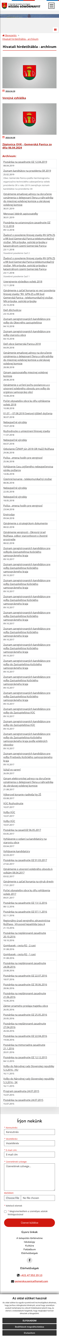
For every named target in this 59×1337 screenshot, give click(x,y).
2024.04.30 (10, 91)
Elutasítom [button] (29, 1333)
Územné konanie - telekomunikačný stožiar (27, 479)
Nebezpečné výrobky (15, 422)
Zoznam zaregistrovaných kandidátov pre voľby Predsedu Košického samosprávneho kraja (27, 757)
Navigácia (9, 6)
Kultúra (29, 1245)
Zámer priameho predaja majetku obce (25, 1006)
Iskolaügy (29, 1242)
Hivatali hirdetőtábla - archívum (20, 39)
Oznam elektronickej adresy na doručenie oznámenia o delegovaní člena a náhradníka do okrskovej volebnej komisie (28, 782)
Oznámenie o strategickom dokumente (25, 523)
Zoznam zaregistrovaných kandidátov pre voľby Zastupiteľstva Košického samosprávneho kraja (26, 568)
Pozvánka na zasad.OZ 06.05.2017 (22, 830)
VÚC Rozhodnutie (13, 803)
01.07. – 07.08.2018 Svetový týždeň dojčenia (27, 413)
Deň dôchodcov (12, 310)
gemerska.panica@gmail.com (31, 1281)
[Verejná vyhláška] (29, 72)
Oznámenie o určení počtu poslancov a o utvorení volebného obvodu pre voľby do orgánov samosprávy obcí (26, 388)
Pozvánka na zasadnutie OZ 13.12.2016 (25, 902)
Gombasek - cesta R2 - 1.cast (19, 954)
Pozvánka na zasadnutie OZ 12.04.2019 (25, 162)
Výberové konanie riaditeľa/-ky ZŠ (22, 794)
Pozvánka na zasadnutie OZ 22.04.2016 (25, 1036)
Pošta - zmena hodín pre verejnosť (23, 457)
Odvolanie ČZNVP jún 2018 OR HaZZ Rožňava (28, 449)
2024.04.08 (10, 137)
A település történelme (29, 1238)
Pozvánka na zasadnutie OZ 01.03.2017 (25, 860)
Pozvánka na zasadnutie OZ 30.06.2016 (25, 984)
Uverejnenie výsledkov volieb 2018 (22, 281)
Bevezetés (11, 35)
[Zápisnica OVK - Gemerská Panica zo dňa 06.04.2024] (29, 119)
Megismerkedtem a (28, 1213)
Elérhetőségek (29, 1253)
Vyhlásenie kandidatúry (16, 851)
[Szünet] (55, 29)
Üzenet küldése (29, 1222)
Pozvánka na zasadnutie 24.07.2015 (23, 1100)
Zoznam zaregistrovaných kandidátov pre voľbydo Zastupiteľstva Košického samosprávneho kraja (26, 552)
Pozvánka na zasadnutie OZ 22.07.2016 (25, 975)
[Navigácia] (51, 6)
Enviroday (9, 514)
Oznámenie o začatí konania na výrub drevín (28, 881)
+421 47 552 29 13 (31, 1275)
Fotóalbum (29, 1249)
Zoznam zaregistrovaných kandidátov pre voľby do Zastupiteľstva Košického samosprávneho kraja (26, 664)
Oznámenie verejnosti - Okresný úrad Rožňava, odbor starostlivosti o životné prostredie (25, 536)
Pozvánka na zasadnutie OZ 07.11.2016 (25, 911)
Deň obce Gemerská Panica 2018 (22, 344)
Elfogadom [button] (29, 1320)
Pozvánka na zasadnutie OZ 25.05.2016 (25, 1014)
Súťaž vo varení (12, 769)
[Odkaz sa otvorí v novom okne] (29, 1260)
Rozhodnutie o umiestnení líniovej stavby (26, 431)
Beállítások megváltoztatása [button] (29, 1326)
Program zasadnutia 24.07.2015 (21, 1091)
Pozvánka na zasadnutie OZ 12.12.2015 (25, 1057)
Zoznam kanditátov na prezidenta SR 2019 (27, 170)
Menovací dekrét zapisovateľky (20, 213)
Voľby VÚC (9, 812)
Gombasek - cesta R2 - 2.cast (19, 945)
